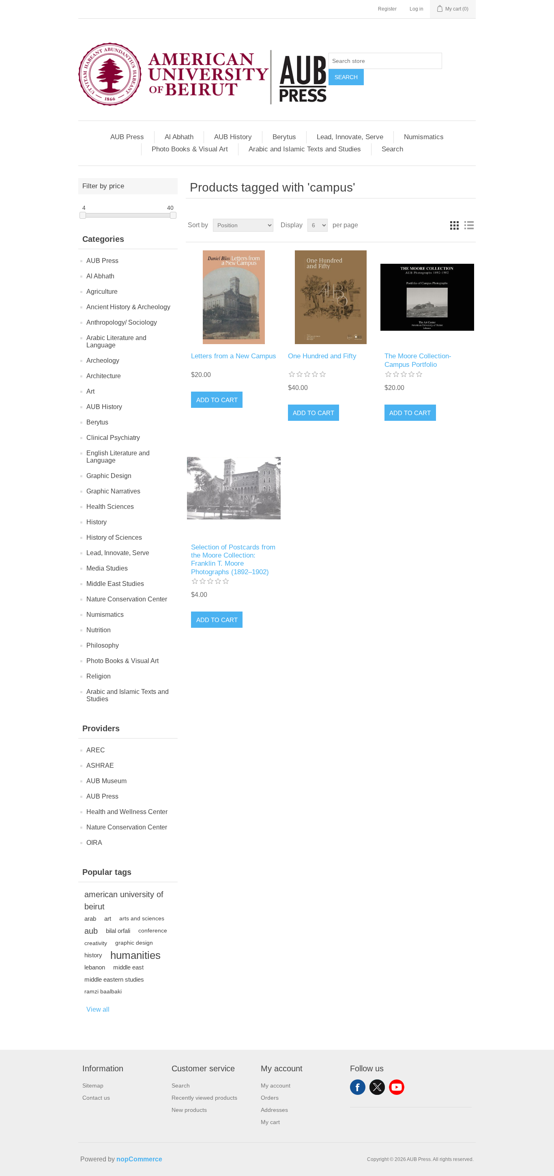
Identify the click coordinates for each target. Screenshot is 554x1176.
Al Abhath (179, 137)
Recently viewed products (204, 1097)
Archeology (102, 360)
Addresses (274, 1110)
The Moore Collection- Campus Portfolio (417, 360)
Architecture (103, 376)
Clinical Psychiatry (113, 437)
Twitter (377, 1087)
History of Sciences (114, 537)
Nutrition (98, 630)
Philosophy (102, 645)
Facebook (357, 1087)
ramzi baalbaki (103, 992)
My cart (270, 1122)
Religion (98, 676)
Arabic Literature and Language (116, 341)
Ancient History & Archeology (128, 307)
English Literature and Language (118, 457)
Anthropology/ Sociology (121, 322)
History (96, 522)
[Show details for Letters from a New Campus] (234, 297)
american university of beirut (123, 900)
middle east (128, 967)
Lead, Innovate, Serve (350, 137)
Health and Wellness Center (126, 811)
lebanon (94, 967)
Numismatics (424, 137)
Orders (270, 1097)
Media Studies (107, 568)
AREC (95, 750)
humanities (135, 955)
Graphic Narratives (113, 491)
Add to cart (217, 399)
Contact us (96, 1097)
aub (91, 930)
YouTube (396, 1087)
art (107, 918)
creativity (95, 943)
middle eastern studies (114, 979)
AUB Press (127, 137)
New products (189, 1110)
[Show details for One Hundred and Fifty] (331, 297)
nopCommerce (139, 1159)
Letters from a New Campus (233, 356)
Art (90, 391)
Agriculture (102, 291)
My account (275, 1085)
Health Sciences (110, 506)
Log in (416, 9)
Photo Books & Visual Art (190, 149)
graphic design (134, 943)
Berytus (284, 137)
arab (90, 918)
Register (387, 9)
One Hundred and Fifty (322, 356)
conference (152, 931)
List (469, 225)
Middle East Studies (115, 583)
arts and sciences (141, 918)
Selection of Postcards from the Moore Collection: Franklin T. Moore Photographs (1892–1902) (233, 559)
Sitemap (92, 1085)
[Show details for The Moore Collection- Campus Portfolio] (427, 297)
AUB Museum (106, 781)
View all (98, 1009)
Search (346, 77)
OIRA (94, 842)
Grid (454, 225)
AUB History (233, 137)
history (93, 955)
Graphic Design (108, 475)
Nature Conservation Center (126, 599)
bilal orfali (118, 930)
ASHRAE (100, 765)
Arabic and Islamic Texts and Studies (305, 149)
